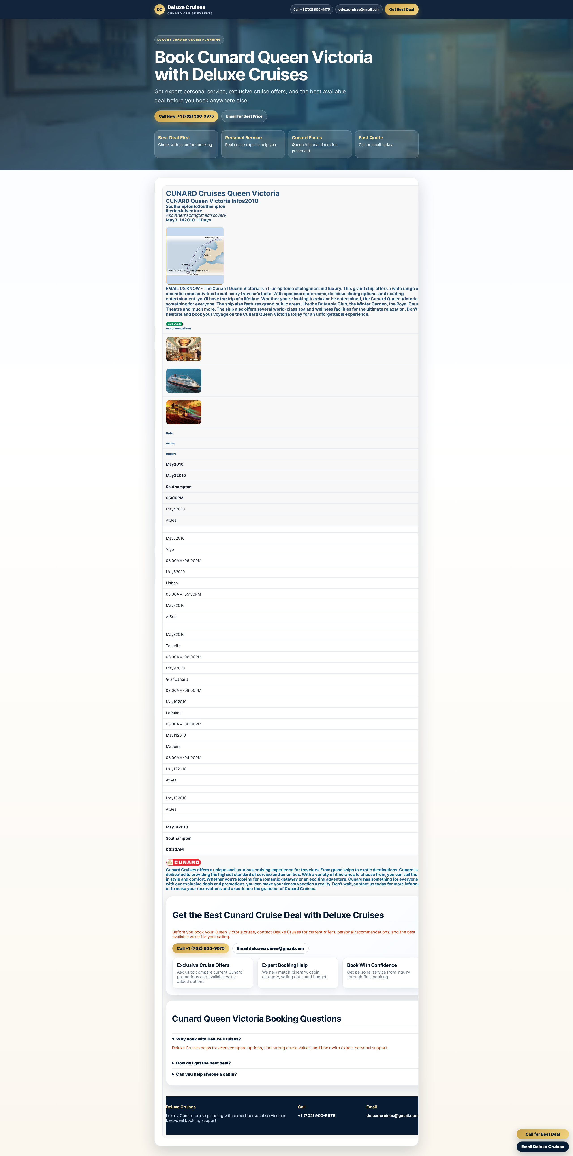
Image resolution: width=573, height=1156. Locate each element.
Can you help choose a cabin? (206, 1074)
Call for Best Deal (543, 1134)
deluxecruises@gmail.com (358, 9)
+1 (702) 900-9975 (317, 1115)
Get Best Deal (401, 9)
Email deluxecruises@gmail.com (270, 948)
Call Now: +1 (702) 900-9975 (186, 116)
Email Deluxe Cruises (542, 1146)
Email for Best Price (244, 116)
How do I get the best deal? (203, 1063)
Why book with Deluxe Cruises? (208, 1039)
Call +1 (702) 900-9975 (311, 9)
